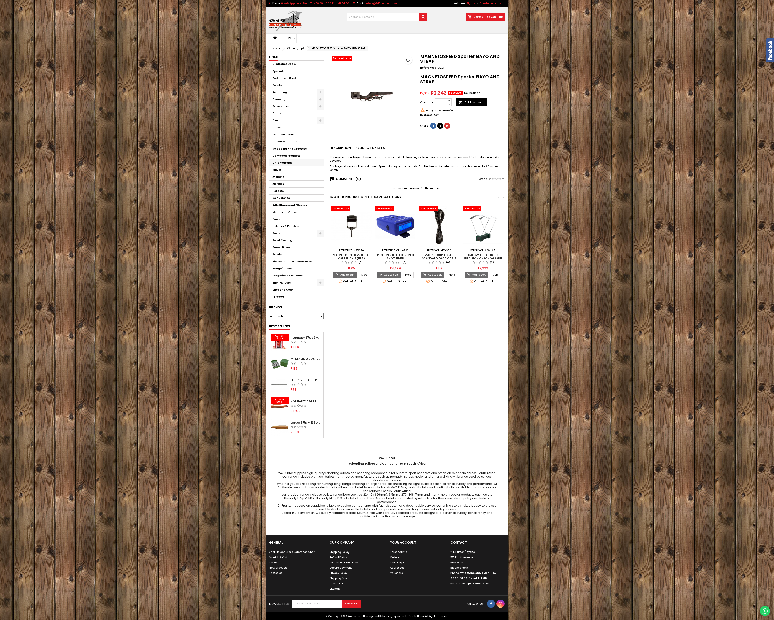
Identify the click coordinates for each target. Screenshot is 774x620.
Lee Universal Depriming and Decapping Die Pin (306, 380)
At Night (278, 177)
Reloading (279, 92)
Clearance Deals (284, 64)
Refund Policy (338, 557)
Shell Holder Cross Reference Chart (292, 552)
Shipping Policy (339, 552)
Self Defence (281, 198)
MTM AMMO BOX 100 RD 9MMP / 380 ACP (306, 358)
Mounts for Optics (284, 212)
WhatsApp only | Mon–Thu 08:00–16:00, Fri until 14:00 (315, 3)
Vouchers (396, 573)
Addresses (397, 568)
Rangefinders (282, 268)
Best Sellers (279, 326)
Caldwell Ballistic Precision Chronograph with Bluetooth (482, 258)
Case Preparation (284, 141)
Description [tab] (340, 147)
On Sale (274, 562)
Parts (276, 233)
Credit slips (397, 562)
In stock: (426, 115)
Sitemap (335, 589)
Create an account (492, 3)
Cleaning (278, 99)
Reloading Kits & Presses (289, 149)
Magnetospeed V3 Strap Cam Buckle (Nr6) (351, 256)
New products (278, 568)
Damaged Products (286, 156)
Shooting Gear (282, 290)
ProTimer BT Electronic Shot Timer (395, 256)
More (365, 274)
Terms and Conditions (344, 562)
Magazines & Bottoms (287, 275)
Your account (403, 542)
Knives (276, 170)
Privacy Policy (338, 573)
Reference (427, 68)
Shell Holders (281, 283)
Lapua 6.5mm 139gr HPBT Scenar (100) (306, 422)
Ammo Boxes (281, 247)
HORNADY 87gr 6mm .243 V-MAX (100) (306, 337)
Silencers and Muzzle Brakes (292, 261)
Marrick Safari (278, 557)
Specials (278, 71)
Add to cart (471, 102)
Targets (278, 191)
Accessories (280, 106)
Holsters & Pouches (285, 226)
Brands (275, 307)
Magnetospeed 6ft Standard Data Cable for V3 (439, 258)
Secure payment (341, 568)
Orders (394, 557)
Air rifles (278, 184)
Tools (276, 219)
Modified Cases (283, 134)
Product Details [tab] (370, 147)
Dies (275, 120)
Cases (276, 127)
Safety (277, 254)
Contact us (337, 583)
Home (288, 38)
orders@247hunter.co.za (381, 3)
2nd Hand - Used (284, 78)
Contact (458, 542)
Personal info (398, 552)
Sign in (471, 3)
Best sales (275, 573)
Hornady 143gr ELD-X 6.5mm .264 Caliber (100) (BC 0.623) (306, 401)
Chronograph (282, 163)
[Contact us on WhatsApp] (765, 611)
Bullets (277, 85)
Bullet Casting (282, 240)
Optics (276, 113)
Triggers (278, 297)
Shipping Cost (339, 578)
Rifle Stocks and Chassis (289, 205)
